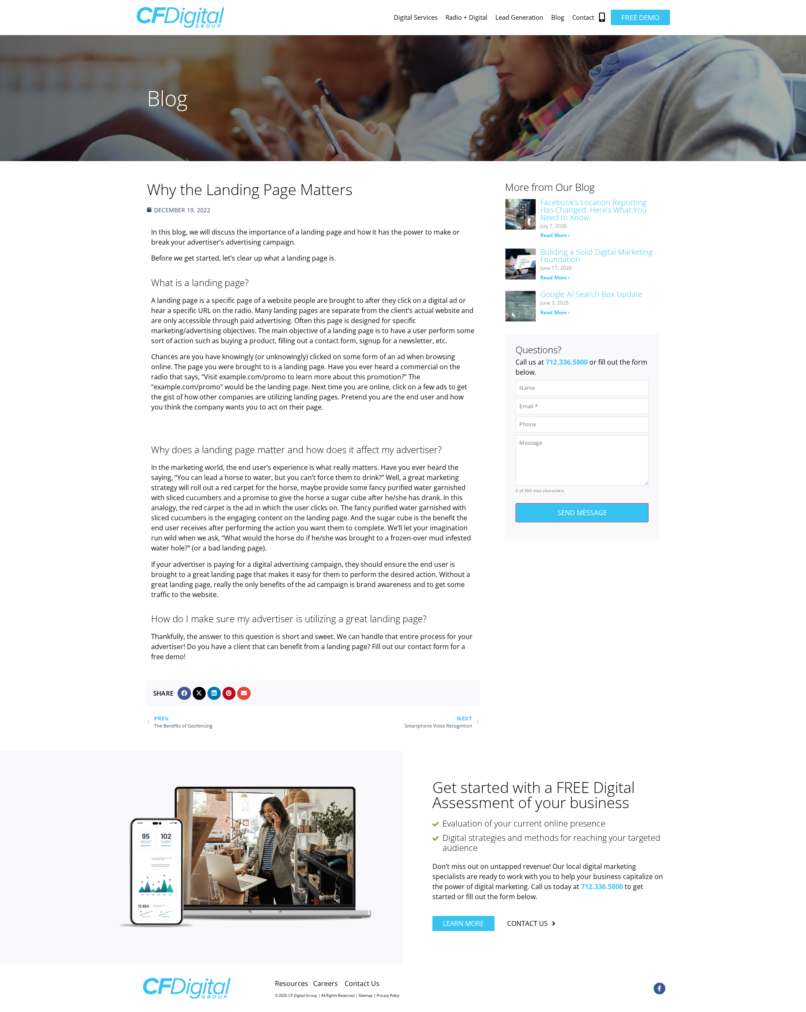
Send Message (582, 512)
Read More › (555, 235)
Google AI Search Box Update (591, 294)
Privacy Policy (388, 995)
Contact (583, 17)
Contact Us (362, 983)
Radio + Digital (466, 17)
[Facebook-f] (659, 988)
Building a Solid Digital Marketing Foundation (596, 255)
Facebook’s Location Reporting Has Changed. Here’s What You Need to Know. (593, 209)
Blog (557, 17)
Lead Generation (519, 17)
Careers (325, 983)
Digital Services (415, 17)
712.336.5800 (567, 362)
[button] (602, 17)
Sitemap (366, 995)
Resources (291, 983)
